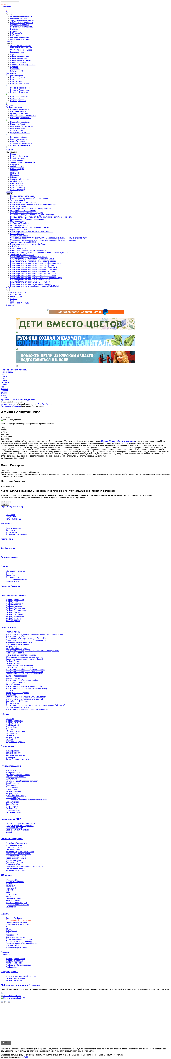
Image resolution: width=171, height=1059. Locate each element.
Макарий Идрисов (9, 404)
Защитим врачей (17, 200)
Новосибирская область (20, 122)
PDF (12, 35)
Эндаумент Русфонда (19, 179)
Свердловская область (20, 145)
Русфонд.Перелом (18, 101)
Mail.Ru (9, 896)
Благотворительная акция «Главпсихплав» (24, 674)
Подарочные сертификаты (21, 27)
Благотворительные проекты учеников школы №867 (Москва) (32, 651)
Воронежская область (19, 109)
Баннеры (14, 29)
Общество (14, 177)
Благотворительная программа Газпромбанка (30, 282)
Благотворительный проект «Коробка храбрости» (27, 709)
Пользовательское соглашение (19, 941)
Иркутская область (18, 111)
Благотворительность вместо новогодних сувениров (33, 204)
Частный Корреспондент (16, 903)
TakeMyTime (11, 691)
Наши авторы (11, 733)
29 (6, 10)
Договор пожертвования (16, 534)
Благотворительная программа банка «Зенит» (30, 280)
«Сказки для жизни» (19, 225)
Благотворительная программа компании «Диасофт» (33, 274)
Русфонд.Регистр (17, 77)
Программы (11, 73)
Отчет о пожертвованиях (21, 50)
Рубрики (9, 150)
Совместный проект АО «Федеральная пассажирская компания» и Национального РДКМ (48, 238)
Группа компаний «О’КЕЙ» (17, 707)
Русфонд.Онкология (19, 92)
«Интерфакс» (11, 894)
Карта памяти (11, 779)
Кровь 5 (9, 832)
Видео (18, 35)
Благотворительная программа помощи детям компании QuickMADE (35, 705)
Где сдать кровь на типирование (20, 826)
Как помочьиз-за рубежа (11, 531)
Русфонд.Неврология (19, 83)
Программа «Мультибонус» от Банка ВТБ (28, 250)
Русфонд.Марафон (14, 647)
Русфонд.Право (17, 99)
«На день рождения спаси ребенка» (21, 655)
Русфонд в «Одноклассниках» (19, 965)
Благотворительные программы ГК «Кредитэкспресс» (33, 261)
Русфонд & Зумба (18, 206)
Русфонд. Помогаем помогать (14, 370)
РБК (12, 301)
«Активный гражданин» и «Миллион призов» (29, 227)
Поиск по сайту (12, 945)
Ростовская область (18, 137)
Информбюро (16, 164)
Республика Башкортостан (21, 126)
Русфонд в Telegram (14, 961)
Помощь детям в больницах (22, 196)
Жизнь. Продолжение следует (23, 162)
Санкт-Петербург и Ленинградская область (21, 142)
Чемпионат (10, 886)
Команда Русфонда (18, 18)
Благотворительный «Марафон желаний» (24, 686)
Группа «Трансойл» (18, 229)
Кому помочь (11, 517)
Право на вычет (12, 787)
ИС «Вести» (15, 294)
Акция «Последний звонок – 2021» (20, 642)
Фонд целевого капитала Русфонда (21, 976)
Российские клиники (14, 935)
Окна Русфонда (12, 783)
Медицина (14, 173)
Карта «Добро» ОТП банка (17, 701)
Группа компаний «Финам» (17, 905)
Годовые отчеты (17, 52)
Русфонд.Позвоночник (20, 88)
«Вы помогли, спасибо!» (20, 46)
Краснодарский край (19, 113)
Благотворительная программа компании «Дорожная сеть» (36, 263)
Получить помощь (13, 519)
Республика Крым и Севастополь (17, 129)
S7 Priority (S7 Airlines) (19, 223)
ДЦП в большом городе (16, 796)
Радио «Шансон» (13, 901)
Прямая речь (11, 789)
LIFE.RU (9, 890)
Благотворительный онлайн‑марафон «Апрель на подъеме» (22, 681)
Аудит (12, 54)
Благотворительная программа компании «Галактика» (33, 269)
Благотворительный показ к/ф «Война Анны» (25, 670)
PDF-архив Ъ (16, 33)
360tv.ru (9, 892)
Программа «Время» (15, 882)
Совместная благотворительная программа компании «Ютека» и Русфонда (43, 240)
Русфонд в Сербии (14, 980)
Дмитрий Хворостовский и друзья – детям (16, 677)
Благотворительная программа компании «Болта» (32, 265)
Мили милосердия (18, 221)
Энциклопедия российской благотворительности (26, 800)
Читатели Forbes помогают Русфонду (26, 213)
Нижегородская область (20, 118)
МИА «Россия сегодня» (20, 303)
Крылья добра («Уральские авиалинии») (27, 219)
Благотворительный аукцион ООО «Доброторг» (30, 209)
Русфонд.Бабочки (13, 791)
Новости (14, 154)
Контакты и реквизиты (19, 37)
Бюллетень (15, 69)
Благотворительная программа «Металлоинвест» (31, 284)
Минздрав (14, 175)
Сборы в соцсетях (18, 62)
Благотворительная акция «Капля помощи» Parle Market (34, 286)
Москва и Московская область (23, 116)
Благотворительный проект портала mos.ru (28, 257)
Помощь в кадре (17, 169)
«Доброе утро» (12, 880)
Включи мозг (11, 770)
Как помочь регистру (14, 828)
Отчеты (9, 42)
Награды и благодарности (21, 23)
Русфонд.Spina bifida (15, 616)
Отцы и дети (11, 785)
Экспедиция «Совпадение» (17, 693)
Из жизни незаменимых (16, 777)
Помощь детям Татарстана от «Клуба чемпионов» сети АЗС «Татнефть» (41, 217)
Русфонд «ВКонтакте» (15, 959)
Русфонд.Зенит (12, 661)
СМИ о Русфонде (17, 190)
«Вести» (9, 740)
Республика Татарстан (20, 133)
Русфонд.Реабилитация (20, 90)
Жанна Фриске (12, 804)
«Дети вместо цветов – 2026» (23, 202)
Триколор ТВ (11, 888)
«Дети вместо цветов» (15, 731)
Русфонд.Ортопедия (19, 96)
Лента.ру (14, 299)
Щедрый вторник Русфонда (18, 649)
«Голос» (9, 884)
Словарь (9, 729)
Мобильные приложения (21, 39)
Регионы (9, 105)
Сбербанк (14, 246)
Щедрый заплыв (13, 684)
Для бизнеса (4, 4)
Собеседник (11, 907)
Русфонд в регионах (14, 107)
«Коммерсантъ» (17, 167)
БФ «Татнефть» (17, 234)
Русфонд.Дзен (12, 967)
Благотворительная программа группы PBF (24, 699)
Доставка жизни (12, 703)
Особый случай (16, 181)
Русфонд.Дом (11, 808)
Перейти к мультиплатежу (12, 507)
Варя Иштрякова (17, 158)
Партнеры (10, 735)
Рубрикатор (6, 502)
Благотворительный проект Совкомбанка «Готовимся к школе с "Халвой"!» (26, 637)
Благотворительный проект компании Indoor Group (32, 259)
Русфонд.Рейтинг (13, 723)
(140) (26, 1057)
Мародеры (14, 171)
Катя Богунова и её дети (16, 755)
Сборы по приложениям (20, 60)
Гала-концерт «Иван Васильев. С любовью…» (26, 640)
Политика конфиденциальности (19, 939)
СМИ (8, 288)
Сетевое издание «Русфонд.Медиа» (21, 943)
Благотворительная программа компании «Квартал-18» (34, 267)
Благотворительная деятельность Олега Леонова (31, 232)
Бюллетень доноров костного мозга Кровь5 (24, 659)
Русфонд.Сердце (17, 79)
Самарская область (18, 139)
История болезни (13, 810)
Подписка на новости (19, 25)
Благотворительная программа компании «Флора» (27, 688)
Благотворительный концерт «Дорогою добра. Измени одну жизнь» (35, 634)
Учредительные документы (22, 21)
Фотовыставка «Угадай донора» (19, 667)
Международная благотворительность (22, 781)
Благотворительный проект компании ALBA (24, 672)
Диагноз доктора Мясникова (18, 775)
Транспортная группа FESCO (23, 242)
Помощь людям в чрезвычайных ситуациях (29, 198)
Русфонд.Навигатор (19, 156)
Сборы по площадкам (19, 56)
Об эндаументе (25, 16)
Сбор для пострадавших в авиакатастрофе (24, 657)
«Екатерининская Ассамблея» (23, 211)
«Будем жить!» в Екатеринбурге (19, 665)
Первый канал (7, 372)
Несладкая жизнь (13, 812)
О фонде (9, 12)
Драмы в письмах (17, 160)
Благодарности (16, 71)
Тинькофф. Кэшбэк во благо (22, 255)
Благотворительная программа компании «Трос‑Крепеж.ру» (36, 278)
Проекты (9, 192)
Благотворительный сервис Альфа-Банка (28, 244)
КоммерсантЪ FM (13, 898)
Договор (13, 31)
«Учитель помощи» (14, 632)
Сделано (14, 67)
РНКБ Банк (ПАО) (18, 248)
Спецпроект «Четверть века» (22, 65)
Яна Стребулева (45, 404)
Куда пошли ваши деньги (21, 48)
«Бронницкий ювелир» (15, 653)
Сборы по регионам (18, 58)
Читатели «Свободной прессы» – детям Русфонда (32, 215)
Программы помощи (14, 75)
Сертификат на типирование (18, 830)
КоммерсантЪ (16, 297)
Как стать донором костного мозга (20, 824)
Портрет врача (12, 806)
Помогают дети (16, 183)
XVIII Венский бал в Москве (17, 644)
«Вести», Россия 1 (18, 292)
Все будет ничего (13, 773)
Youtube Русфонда (14, 963)
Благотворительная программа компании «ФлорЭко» (33, 276)
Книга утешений (12, 802)
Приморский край (17, 124)
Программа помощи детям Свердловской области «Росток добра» (39, 253)
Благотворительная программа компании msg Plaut (32, 271)
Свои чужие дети (13, 798)
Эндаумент (10, 305)
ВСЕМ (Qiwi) (11, 695)
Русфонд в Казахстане (15, 978)
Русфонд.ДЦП (12, 794)
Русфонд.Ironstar (13, 663)
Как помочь (6, 6)
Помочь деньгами (13, 528)
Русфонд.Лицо (16, 81)
